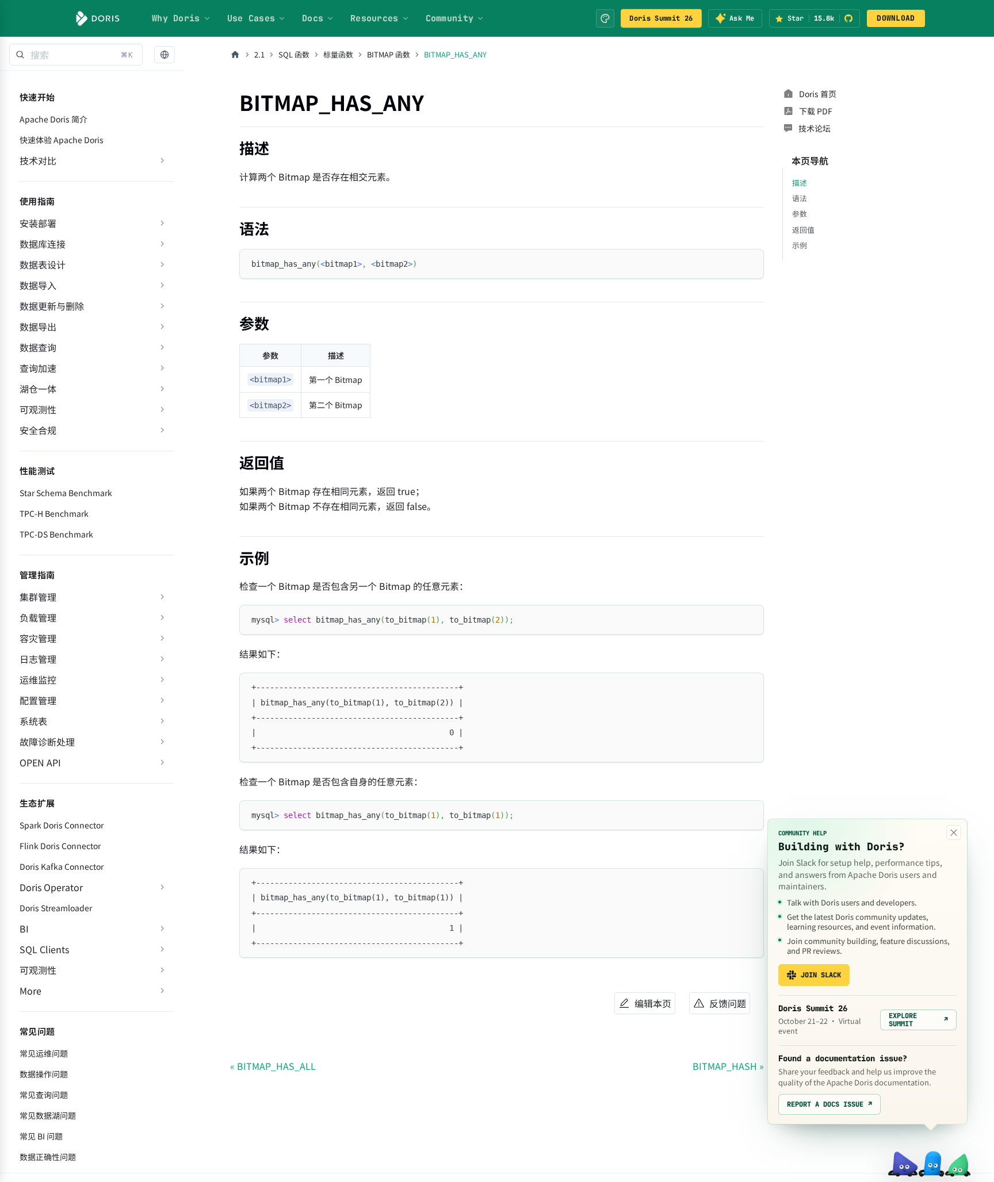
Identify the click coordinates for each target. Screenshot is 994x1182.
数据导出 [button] (38, 326)
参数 (799, 213)
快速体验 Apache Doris (62, 139)
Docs (312, 18)
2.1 (259, 54)
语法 (799, 198)
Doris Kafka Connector (62, 866)
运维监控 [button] (38, 679)
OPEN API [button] (40, 762)
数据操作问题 (44, 1074)
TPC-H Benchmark (54, 513)
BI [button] (24, 928)
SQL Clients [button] (44, 949)
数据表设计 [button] (43, 264)
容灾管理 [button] (38, 638)
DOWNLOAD (896, 18)
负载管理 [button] (38, 617)
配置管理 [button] (38, 700)
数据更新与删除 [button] (52, 306)
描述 (799, 182)
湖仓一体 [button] (38, 389)
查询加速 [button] (38, 368)
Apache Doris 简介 (53, 119)
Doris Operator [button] (51, 887)
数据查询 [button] (38, 347)
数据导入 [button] (38, 285)
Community (450, 18)
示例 (799, 245)
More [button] (30, 990)
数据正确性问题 (48, 1156)
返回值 (803, 229)
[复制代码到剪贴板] (749, 263)
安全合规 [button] (38, 430)
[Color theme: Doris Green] (605, 18)
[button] (164, 55)
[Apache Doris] (98, 18)
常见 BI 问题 (41, 1136)
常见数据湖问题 (48, 1115)
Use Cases (251, 18)
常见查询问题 (44, 1094)
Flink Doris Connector (60, 845)
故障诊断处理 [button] (47, 742)
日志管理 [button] (38, 659)
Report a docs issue (829, 1104)
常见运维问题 (44, 1053)
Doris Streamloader (56, 908)
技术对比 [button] (38, 160)
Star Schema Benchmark (66, 492)
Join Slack (821, 975)
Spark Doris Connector (62, 825)
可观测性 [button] (38, 409)
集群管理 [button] (38, 597)
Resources (374, 18)
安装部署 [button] (38, 223)
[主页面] (235, 55)
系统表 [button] (33, 721)
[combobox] (76, 54)
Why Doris (176, 18)
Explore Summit (918, 1020)
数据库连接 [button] (43, 244)
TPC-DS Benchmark (56, 534)
